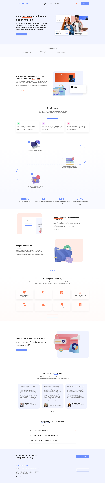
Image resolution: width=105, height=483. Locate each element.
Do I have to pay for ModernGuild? (38, 430)
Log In (76, 3)
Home (44, 3)
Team (50, 3)
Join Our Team (82, 470)
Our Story (57, 3)
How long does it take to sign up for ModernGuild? (43, 440)
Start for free (21, 34)
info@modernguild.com (21, 471)
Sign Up (84, 3)
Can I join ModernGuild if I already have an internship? (43, 435)
